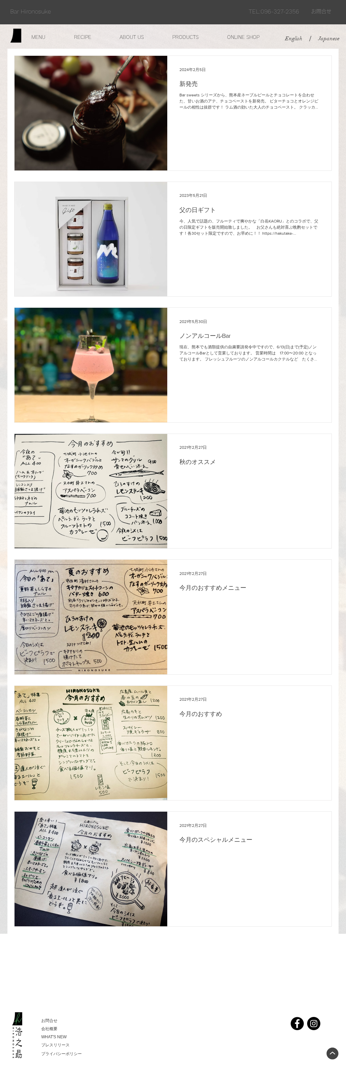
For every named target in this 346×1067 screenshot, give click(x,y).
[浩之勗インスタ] (313, 1023)
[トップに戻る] (332, 1053)
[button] (47, 37)
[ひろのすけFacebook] (297, 1023)
